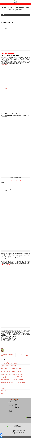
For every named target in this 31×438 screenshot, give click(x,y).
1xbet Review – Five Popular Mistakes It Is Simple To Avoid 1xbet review (11, 362)
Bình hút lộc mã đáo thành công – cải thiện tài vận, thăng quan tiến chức (11, 368)
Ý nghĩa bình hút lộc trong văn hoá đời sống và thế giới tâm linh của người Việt (12, 379)
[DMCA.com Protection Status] (28, 417)
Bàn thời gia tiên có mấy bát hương (14, 180)
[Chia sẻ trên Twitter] (14, 343)
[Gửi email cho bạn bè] (16, 343)
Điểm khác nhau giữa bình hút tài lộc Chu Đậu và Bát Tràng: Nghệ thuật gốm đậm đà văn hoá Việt (15, 376)
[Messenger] (1, 437)
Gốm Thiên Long (13, 336)
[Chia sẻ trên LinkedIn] (19, 343)
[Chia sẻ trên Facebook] (13, 343)
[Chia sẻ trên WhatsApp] (12, 343)
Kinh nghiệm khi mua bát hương (15, 264)
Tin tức (16, 6)
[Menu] (1, 1)
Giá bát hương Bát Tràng (11, 53)
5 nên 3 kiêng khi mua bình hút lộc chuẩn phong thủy (8, 365)
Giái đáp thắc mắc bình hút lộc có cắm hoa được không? (9, 366)
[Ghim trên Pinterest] (17, 343)
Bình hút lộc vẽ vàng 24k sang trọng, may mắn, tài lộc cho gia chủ (10, 377)
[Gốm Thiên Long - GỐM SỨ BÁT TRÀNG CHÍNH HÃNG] (15, 1)
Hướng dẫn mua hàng (10, 401)
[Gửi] (29, 4)
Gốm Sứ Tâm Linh (3, 390)
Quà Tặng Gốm (3, 393)
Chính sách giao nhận (10, 403)
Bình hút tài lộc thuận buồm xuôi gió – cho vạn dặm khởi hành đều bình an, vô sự (12, 374)
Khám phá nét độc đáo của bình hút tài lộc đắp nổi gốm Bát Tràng (10, 363)
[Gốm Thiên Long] (9, 427)
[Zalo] (1, 434)
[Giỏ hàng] (29, 1)
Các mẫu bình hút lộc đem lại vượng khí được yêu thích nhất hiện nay (11, 371)
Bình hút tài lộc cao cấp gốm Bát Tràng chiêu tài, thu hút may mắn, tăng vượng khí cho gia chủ (14, 382)
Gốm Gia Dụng (3, 388)
